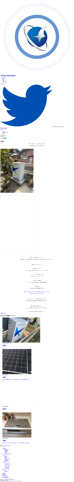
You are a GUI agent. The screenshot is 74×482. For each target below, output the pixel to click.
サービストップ (7, 463)
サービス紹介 (6, 464)
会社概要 (6, 451)
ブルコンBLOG (5, 476)
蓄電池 (5, 456)
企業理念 (6, 450)
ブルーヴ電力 (6, 467)
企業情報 (4, 448)
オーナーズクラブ (7, 465)
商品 (3, 454)
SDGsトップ (6, 470)
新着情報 (4, 474)
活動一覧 (6, 471)
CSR (5, 452)
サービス (4, 462)
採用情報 (4, 473)
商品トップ (6, 455)
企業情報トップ (7, 449)
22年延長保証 (6, 468)
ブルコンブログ (5, 132)
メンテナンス (6, 466)
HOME (3, 131)
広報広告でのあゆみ (8, 453)
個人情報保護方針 (5, 477)
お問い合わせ (5, 445)
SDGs (3, 469)
